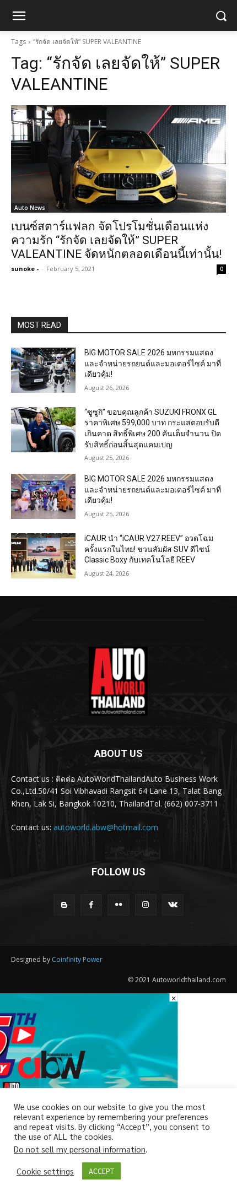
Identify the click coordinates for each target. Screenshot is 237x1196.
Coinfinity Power (77, 959)
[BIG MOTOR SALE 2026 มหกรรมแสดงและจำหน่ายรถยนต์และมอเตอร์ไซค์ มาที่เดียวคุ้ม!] (43, 370)
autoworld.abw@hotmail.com (105, 827)
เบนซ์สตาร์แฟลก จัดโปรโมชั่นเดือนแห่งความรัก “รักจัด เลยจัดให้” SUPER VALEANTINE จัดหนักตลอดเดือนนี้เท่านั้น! (116, 240)
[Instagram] (146, 905)
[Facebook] (91, 905)
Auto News (29, 208)
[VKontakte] (173, 905)
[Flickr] (118, 905)
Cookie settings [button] (45, 1171)
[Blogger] (64, 905)
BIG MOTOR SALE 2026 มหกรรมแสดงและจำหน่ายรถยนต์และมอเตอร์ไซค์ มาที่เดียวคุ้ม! (152, 363)
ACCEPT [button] (101, 1171)
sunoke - (25, 268)
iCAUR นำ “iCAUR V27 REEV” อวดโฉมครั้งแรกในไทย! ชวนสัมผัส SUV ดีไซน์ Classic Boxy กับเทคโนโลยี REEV (148, 549)
